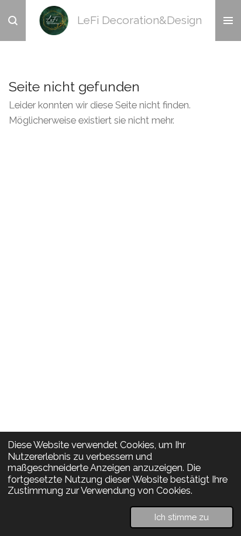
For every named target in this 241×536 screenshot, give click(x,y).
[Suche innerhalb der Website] (13, 20)
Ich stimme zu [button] (181, 517)
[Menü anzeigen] (228, 20)
